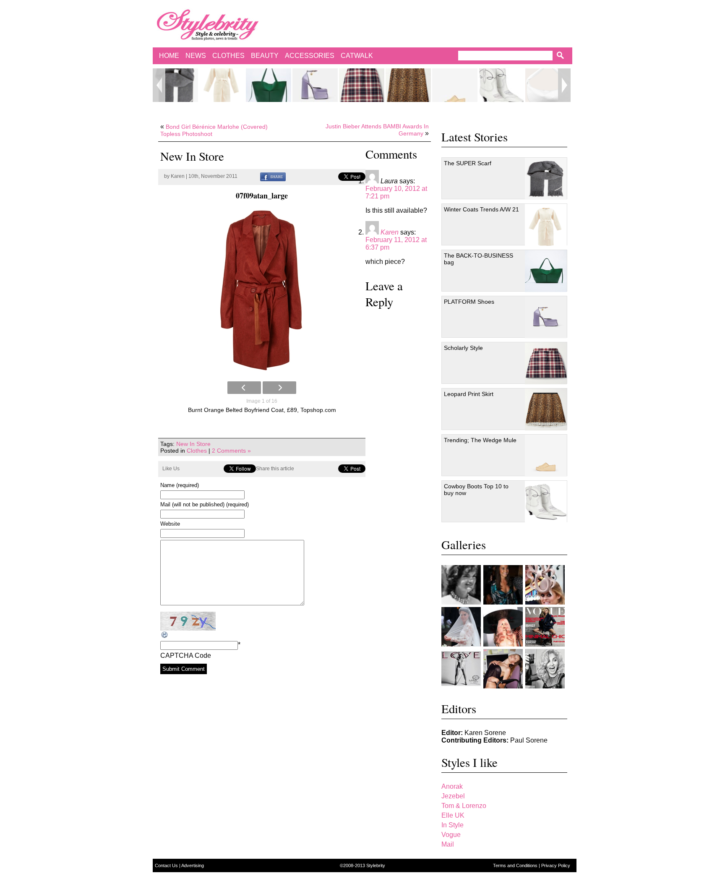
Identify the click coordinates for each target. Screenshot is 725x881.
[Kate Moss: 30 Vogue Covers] (545, 626)
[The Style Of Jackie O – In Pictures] (461, 585)
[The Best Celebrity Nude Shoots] (461, 668)
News (195, 55)
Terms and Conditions (516, 865)
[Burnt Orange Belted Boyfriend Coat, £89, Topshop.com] (261, 291)
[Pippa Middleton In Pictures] (503, 585)
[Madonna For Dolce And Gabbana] (545, 668)
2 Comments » (231, 450)
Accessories (309, 55)
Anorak (452, 786)
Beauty (265, 55)
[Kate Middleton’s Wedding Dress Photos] (461, 626)
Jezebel (453, 796)
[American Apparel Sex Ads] (503, 668)
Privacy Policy (555, 865)
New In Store (193, 443)
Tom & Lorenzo (463, 805)
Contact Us (167, 865)
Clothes (228, 55)
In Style (452, 825)
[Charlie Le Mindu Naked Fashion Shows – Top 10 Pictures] (503, 626)
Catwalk (357, 55)
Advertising (192, 865)
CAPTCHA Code (185, 655)
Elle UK (452, 815)
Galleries (463, 545)
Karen (178, 176)
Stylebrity (375, 865)
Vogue (451, 834)
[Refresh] (165, 635)
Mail (447, 844)
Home (169, 55)
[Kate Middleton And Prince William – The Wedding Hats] (545, 585)
